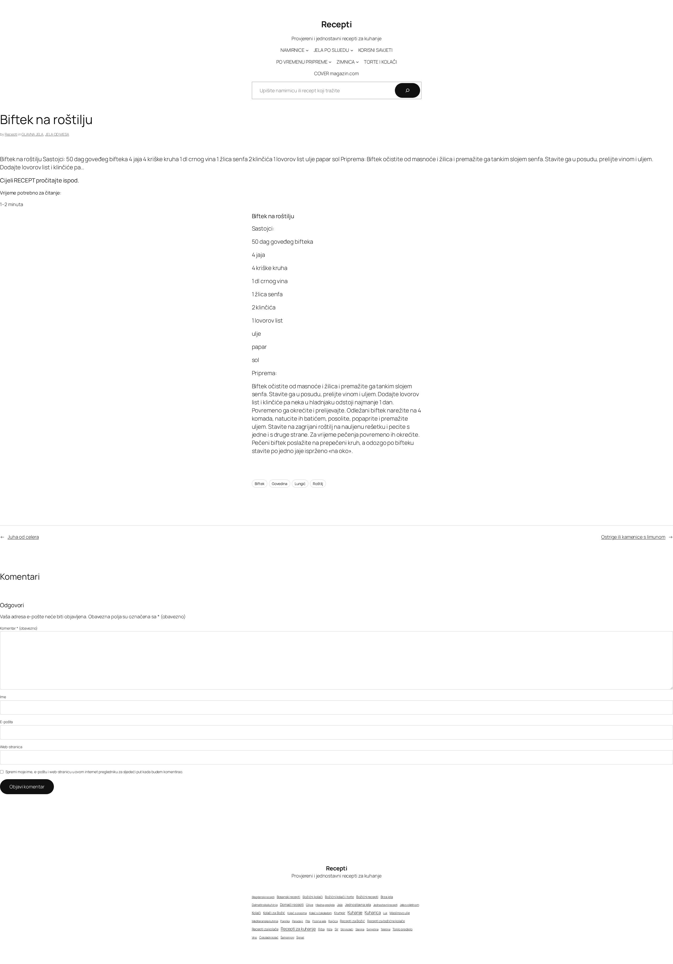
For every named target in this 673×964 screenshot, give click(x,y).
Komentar (19, 628)
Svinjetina (372, 929)
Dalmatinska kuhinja (265, 905)
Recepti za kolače (265, 929)
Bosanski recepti (288, 897)
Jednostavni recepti (385, 905)
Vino (254, 937)
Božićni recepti (367, 897)
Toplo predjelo (402, 929)
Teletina (385, 929)
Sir (336, 929)
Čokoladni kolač (268, 937)
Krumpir (339, 913)
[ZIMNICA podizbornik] (357, 61)
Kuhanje (355, 912)
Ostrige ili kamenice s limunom (633, 537)
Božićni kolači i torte (339, 897)
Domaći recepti (292, 904)
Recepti (336, 24)
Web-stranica (11, 746)
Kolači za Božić (274, 913)
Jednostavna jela (358, 904)
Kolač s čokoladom (320, 913)
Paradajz (297, 921)
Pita (307, 921)
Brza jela (387, 897)
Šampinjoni (287, 937)
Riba (321, 929)
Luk (385, 913)
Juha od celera (23, 537)
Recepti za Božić (352, 921)
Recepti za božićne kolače (386, 921)
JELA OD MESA (57, 134)
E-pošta (6, 721)
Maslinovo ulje (400, 913)
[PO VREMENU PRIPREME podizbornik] (330, 61)
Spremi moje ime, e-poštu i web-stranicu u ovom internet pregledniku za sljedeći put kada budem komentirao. (94, 771)
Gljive (309, 905)
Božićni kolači (313, 897)
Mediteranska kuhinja (265, 921)
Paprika (284, 921)
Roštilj (318, 483)
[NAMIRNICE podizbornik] (307, 50)
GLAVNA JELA (32, 134)
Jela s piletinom (409, 905)
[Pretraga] (407, 90)
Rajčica (333, 921)
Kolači (256, 912)
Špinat (300, 937)
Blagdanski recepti (263, 897)
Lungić (300, 483)
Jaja (340, 904)
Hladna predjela (325, 905)
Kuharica (373, 912)
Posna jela (319, 921)
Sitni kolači (346, 929)
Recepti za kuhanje (298, 929)
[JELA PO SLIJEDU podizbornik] (351, 50)
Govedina (279, 483)
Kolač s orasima (297, 913)
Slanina (359, 929)
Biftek (259, 483)
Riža (329, 929)
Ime (3, 696)
